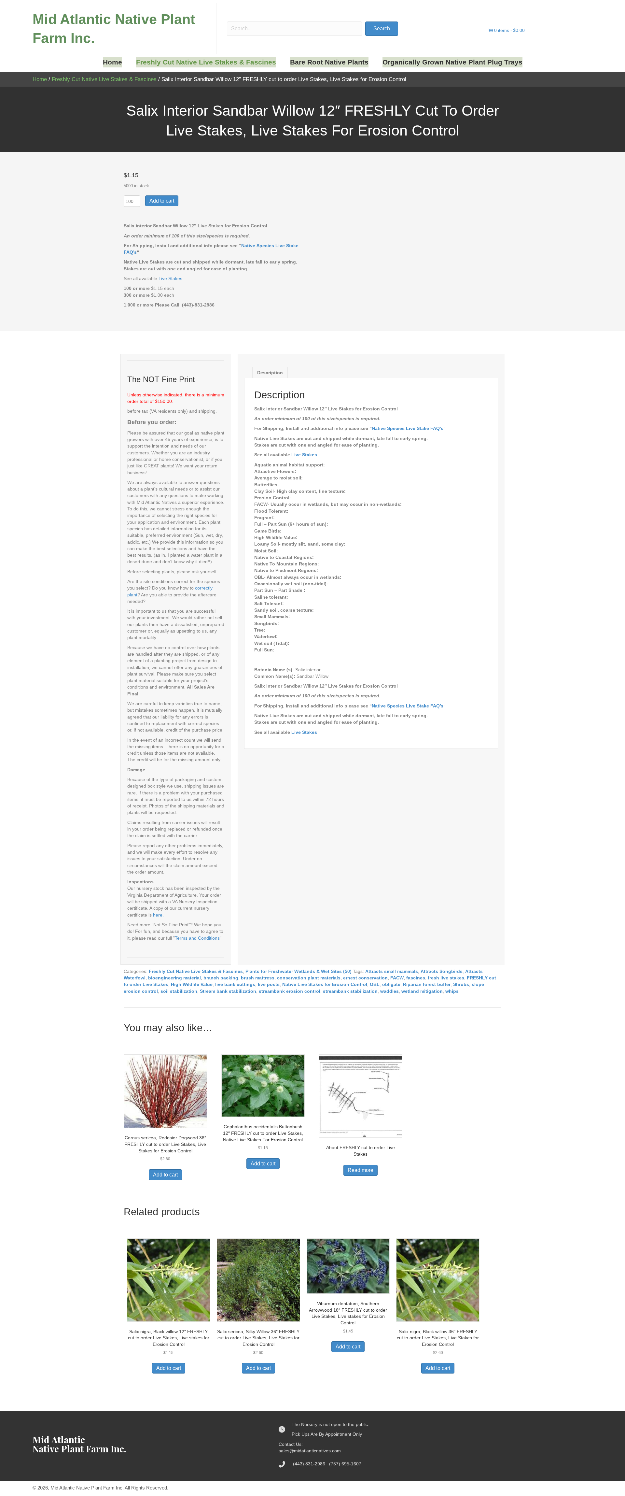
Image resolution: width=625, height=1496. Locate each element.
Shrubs (461, 984)
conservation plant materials (308, 977)
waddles (389, 991)
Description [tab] (270, 372)
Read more (360, 1170)
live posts (269, 984)
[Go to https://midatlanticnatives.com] (149, 1444)
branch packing (220, 977)
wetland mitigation (422, 991)
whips (452, 991)
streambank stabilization (350, 991)
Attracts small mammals (391, 971)
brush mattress (257, 977)
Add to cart (161, 201)
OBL (375, 984)
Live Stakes (170, 278)
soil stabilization (178, 991)
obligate (391, 984)
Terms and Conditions (197, 938)
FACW (397, 977)
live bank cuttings (235, 984)
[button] (381, 28)
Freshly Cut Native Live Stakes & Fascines (104, 79)
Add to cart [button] (165, 1174)
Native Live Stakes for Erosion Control (324, 984)
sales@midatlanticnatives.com (310, 1450)
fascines (415, 977)
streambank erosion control (289, 991)
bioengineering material (174, 977)
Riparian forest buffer (427, 984)
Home (40, 79)
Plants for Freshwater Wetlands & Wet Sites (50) (298, 971)
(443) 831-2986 (311, 1463)
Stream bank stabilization (228, 991)
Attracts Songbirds (442, 971)
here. (158, 915)
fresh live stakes (446, 977)
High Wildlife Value (192, 984)
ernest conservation (365, 977)
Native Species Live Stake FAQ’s (407, 428)
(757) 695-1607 (345, 1463)
